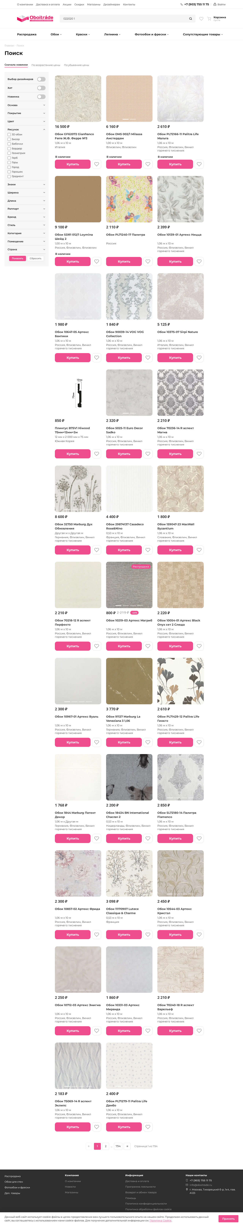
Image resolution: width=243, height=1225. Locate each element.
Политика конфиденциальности (146, 1203)
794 (118, 1146)
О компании (25, 4)
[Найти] (190, 18)
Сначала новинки (16, 64)
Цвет (11, 121)
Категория (14, 233)
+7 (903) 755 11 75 (196, 4)
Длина (12, 200)
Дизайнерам (111, 4)
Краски (81, 34)
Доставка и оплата (48, 4)
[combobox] (123, 18)
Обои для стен (14, 1181)
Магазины (93, 4)
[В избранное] (96, 164)
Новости (70, 1186)
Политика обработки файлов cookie (148, 1209)
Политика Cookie (160, 1220)
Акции (67, 4)
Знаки (12, 184)
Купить (73, 164)
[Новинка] (41, 96)
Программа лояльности (140, 1186)
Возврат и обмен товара (141, 1192)
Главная (9, 45)
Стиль (11, 225)
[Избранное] (201, 18)
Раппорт (13, 208)
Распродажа (26, 34)
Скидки (79, 4)
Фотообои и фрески (150, 34)
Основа (12, 105)
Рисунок (13, 129)
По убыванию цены (76, 65)
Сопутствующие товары (201, 34)
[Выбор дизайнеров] (41, 79)
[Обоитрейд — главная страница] (35, 18)
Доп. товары (12, 1193)
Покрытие (14, 113)
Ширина (13, 192)
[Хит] (41, 88)
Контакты (129, 4)
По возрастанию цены (46, 65)
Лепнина (111, 34)
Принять (228, 1218)
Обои (55, 34)
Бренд (12, 216)
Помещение (15, 241)
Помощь (130, 1198)
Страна (12, 249)
